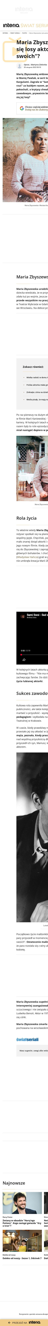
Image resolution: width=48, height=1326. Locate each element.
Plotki (24, 33)
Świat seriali (15, 33)
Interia (5, 33)
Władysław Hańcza (27, 557)
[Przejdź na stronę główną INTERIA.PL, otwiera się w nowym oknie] (11, 25)
